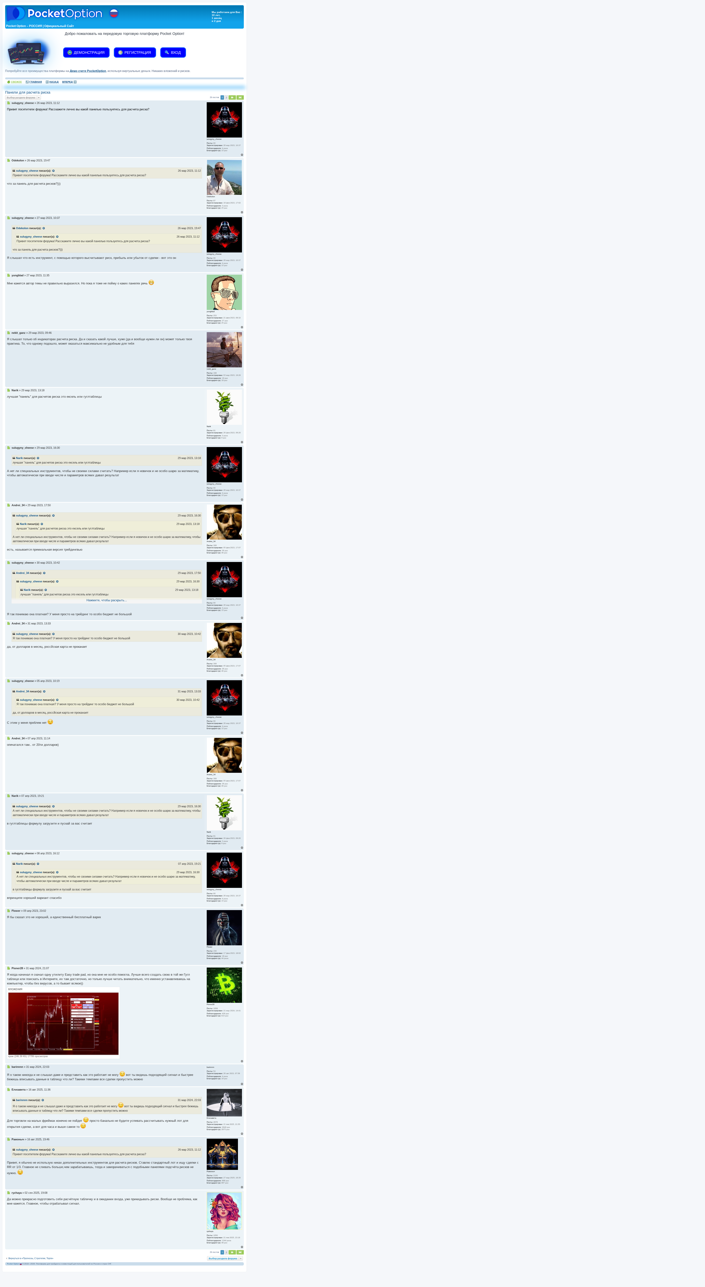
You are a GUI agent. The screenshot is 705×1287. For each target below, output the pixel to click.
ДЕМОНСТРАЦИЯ (88, 52)
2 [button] (226, 97)
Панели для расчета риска (27, 92)
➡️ (69, 81)
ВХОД (175, 52)
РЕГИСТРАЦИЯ (137, 52)
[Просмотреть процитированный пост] (53, 171)
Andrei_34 (22, 573)
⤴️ (34, 81)
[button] (232, 97)
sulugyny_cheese (27, 170)
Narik (19, 458)
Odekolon (22, 228)
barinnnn (22, 1100)
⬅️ (52, 81)
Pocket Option (13, 1264)
